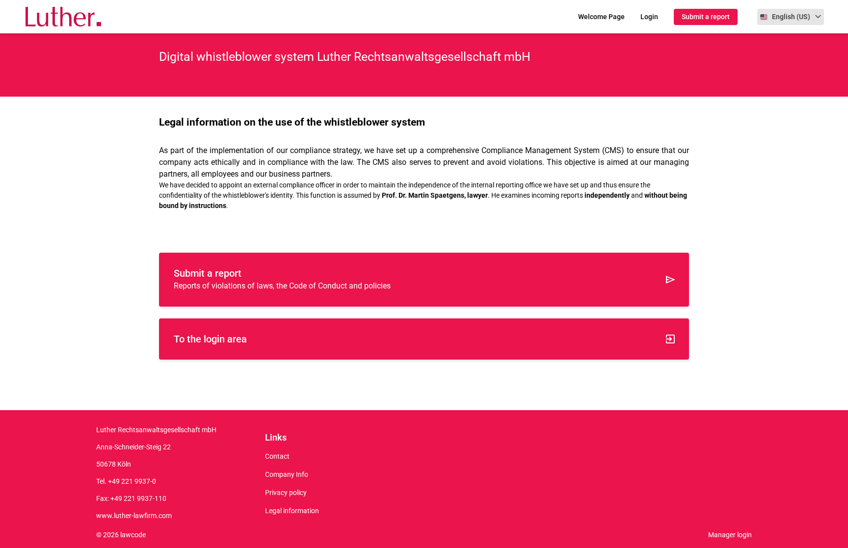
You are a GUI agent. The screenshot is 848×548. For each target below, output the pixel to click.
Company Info (286, 474)
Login (649, 17)
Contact (277, 456)
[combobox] (790, 17)
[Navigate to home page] (58, 16)
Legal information (292, 511)
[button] (790, 17)
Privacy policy (286, 492)
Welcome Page (601, 17)
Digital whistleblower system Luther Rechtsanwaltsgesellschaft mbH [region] (344, 57)
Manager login (730, 535)
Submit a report (706, 17)
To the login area (210, 339)
